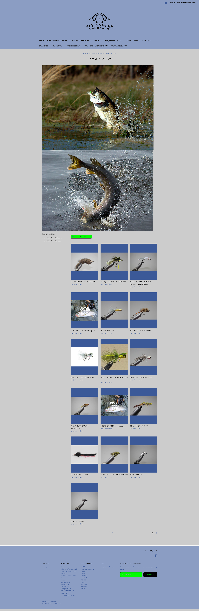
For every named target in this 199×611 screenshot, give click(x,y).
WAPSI (83, 567)
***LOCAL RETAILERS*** (119, 46)
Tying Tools (58, 46)
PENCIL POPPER (107, 331)
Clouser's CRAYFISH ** (139, 426)
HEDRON (84, 586)
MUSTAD (83, 582)
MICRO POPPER (77, 521)
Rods (136, 41)
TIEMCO (83, 580)
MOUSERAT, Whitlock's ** (140, 331)
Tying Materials (74, 46)
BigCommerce (53, 601)
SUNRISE (84, 576)
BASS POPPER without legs (141, 377)
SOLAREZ (84, 584)
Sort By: (74, 237)
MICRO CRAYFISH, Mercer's (112, 426)
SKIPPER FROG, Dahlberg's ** (83, 331)
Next (154, 533)
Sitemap (44, 567)
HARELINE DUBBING (87, 569)
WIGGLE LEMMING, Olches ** (83, 282)
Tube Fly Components (80, 41)
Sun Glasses (147, 41)
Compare (84, 263)
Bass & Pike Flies (111, 53)
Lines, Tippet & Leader (113, 41)
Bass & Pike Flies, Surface (51, 241)
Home (84, 53)
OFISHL (83, 573)
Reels (129, 41)
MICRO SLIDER (136, 475)
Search (172, 2)
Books (41, 41)
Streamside (44, 46)
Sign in (179, 2)
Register (187, 2)
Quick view (85, 260)
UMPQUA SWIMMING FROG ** (113, 282)
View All (83, 589)
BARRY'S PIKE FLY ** (79, 475)
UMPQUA (84, 578)
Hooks (96, 41)
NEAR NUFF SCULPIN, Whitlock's (114, 475)
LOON (83, 571)
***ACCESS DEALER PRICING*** (96, 46)
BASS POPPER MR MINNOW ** (84, 377)
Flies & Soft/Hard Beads (57, 41)
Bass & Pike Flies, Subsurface (52, 238)
